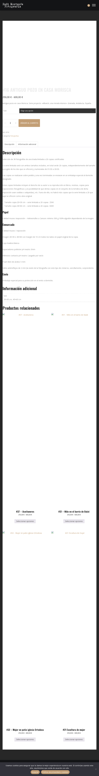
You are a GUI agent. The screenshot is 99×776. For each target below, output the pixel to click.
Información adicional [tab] (27, 144)
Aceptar (35, 772)
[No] (95, 769)
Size (5, 110)
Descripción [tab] (9, 144)
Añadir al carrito (29, 123)
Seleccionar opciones (25, 521)
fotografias (15, 136)
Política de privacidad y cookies (55, 772)
